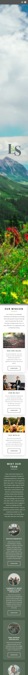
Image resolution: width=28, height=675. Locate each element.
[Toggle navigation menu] (22, 2)
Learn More (14, 368)
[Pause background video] (24, 300)
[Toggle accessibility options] (25, 2)
